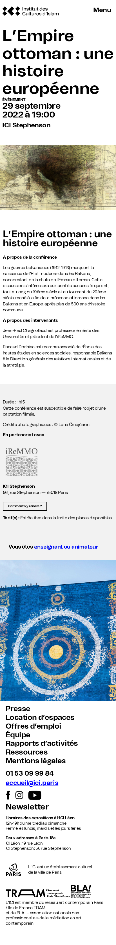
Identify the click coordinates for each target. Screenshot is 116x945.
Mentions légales (36, 761)
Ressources (27, 752)
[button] (58, 548)
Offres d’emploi (33, 726)
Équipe (18, 735)
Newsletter (27, 807)
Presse (18, 709)
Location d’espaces (40, 717)
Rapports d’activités (42, 743)
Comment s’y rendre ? (25, 506)
